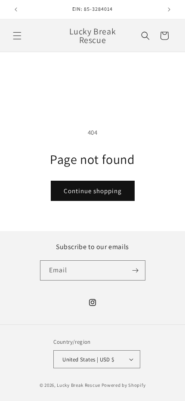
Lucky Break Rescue (78, 385)
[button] (17, 35)
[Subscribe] (135, 270)
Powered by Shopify (124, 385)
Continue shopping (93, 191)
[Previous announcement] (15, 9)
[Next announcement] (169, 9)
